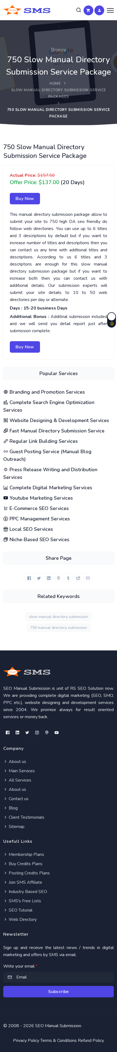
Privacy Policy (26, 1041)
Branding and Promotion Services (46, 392)
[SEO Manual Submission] (58, 671)
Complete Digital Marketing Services (50, 487)
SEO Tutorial (20, 910)
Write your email (20, 966)
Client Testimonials (26, 817)
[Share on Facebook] (29, 577)
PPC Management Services (39, 518)
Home (55, 83)
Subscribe (58, 992)
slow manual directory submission (58, 616)
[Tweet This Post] (39, 577)
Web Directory (22, 920)
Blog (13, 808)
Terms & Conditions (58, 1041)
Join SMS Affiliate (25, 882)
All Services (19, 780)
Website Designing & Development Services (58, 420)
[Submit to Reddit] (78, 577)
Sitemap (16, 827)
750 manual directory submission (58, 627)
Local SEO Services (30, 529)
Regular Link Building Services (43, 441)
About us (17, 762)
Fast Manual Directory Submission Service (56, 431)
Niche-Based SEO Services (38, 539)
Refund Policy (91, 1041)
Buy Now (25, 199)
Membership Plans (26, 854)
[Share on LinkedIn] (48, 577)
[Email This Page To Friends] (88, 577)
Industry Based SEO (27, 892)
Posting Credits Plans (29, 873)
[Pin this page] (58, 577)
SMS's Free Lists (24, 901)
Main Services (21, 771)
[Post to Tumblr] (68, 577)
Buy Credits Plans (25, 864)
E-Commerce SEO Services (38, 508)
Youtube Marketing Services (40, 498)
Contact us (18, 799)
